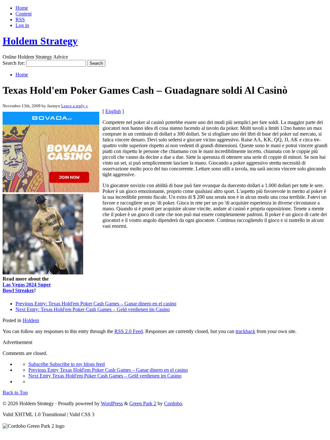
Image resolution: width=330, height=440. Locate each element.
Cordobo (173, 403)
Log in (22, 25)
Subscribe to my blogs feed (66, 364)
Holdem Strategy (40, 41)
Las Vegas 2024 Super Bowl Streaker (27, 287)
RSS (20, 19)
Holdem (31, 320)
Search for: (14, 63)
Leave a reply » (74, 105)
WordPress (112, 403)
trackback (245, 331)
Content (23, 13)
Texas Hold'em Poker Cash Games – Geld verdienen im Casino (92, 309)
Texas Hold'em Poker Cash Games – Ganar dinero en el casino (95, 303)
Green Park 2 (142, 403)
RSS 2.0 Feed (128, 331)
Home (21, 8)
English (113, 111)
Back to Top (15, 392)
